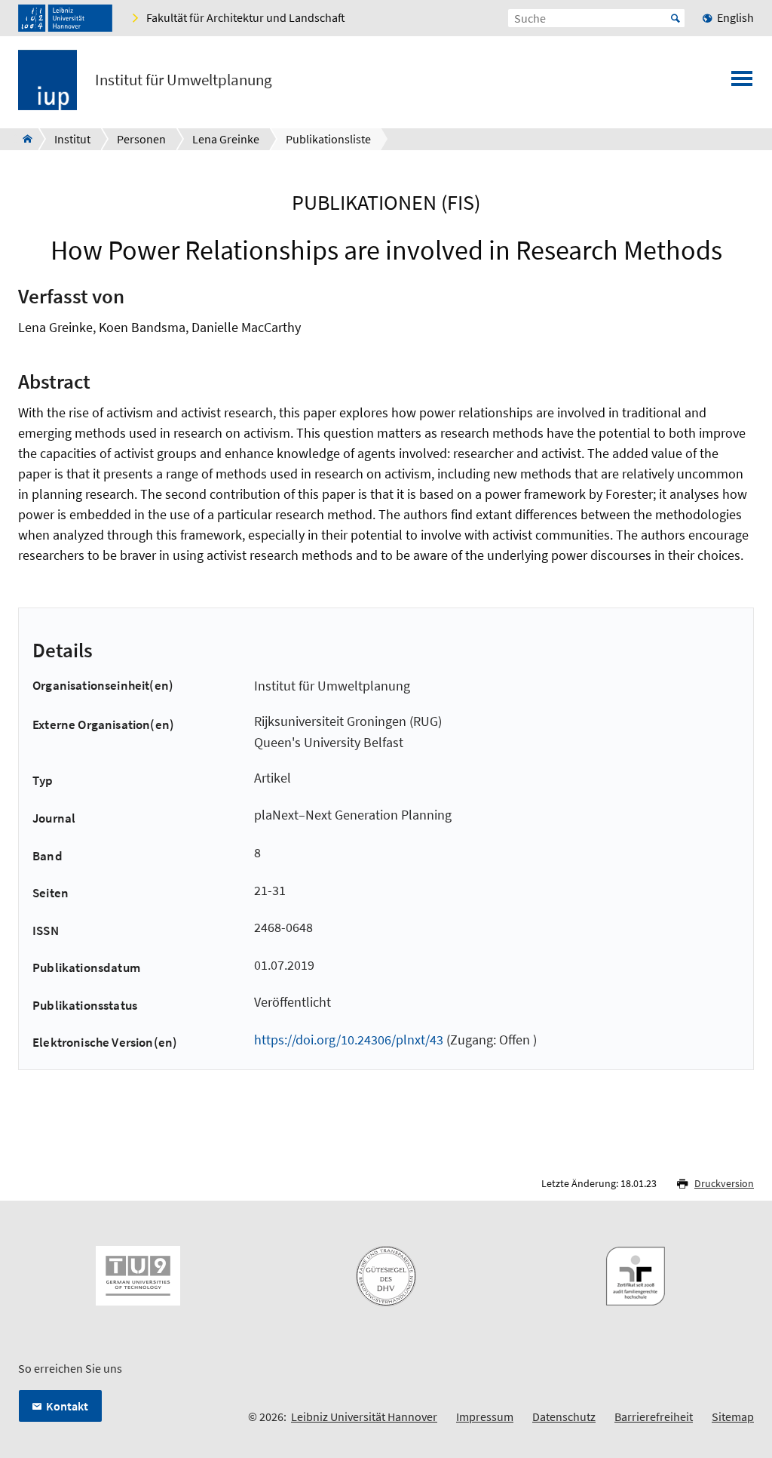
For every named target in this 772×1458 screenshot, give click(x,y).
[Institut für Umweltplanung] (23, 138)
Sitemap (733, 1416)
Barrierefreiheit (653, 1416)
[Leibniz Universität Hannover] (65, 18)
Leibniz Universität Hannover (364, 1416)
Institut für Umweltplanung (183, 80)
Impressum (484, 1416)
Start (675, 18)
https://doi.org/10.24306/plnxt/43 (348, 1039)
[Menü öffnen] (742, 83)
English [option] (735, 17)
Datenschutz (564, 1416)
